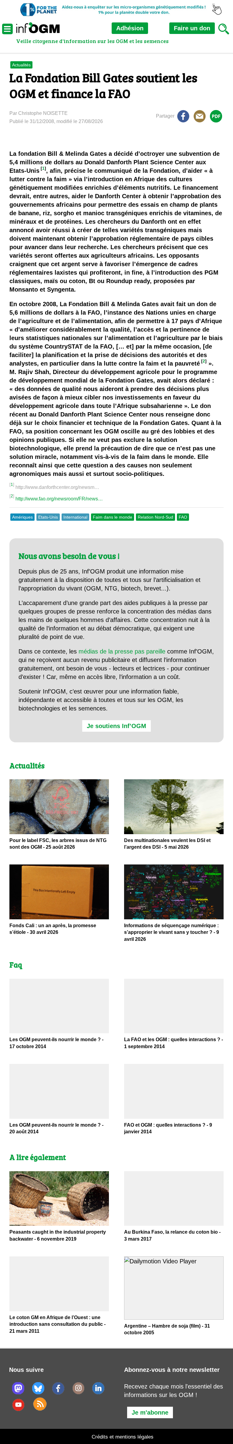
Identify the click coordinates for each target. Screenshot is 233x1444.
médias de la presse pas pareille (122, 651)
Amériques (22, 517)
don (192, 28)
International (75, 517)
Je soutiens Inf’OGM (116, 726)
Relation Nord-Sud (155, 517)
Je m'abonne (150, 1412)
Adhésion (130, 28)
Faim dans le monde (112, 517)
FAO (183, 517)
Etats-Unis (48, 517)
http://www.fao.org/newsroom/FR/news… (59, 498)
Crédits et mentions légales (123, 1437)
